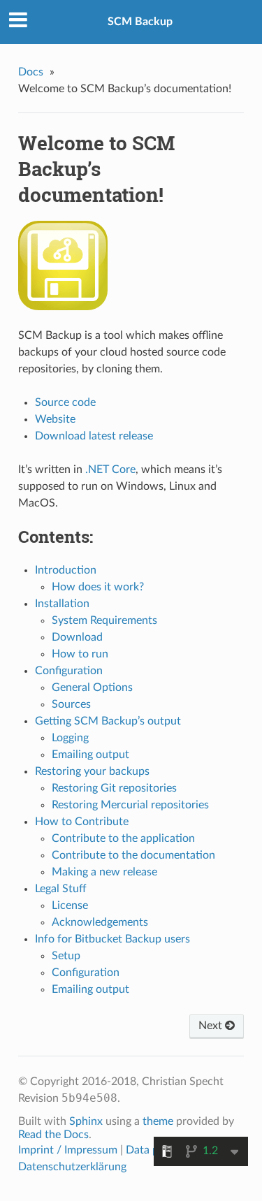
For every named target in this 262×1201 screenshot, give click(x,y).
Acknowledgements (100, 922)
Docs (30, 72)
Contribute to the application (123, 838)
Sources (71, 704)
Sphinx (86, 1121)
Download (77, 637)
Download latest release (94, 436)
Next (211, 1025)
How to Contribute (82, 821)
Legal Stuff (61, 888)
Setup (66, 955)
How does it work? (98, 586)
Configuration (69, 670)
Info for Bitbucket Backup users (112, 939)
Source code (65, 402)
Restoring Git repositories (114, 788)
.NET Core (110, 469)
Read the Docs (53, 1134)
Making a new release (104, 872)
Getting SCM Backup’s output (108, 721)
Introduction (65, 570)
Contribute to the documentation (133, 855)
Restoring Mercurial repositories (130, 804)
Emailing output (90, 754)
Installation (62, 603)
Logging (70, 737)
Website (55, 419)
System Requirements (104, 620)
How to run (80, 654)
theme (158, 1121)
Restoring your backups (92, 771)
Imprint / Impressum (67, 1150)
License (70, 905)
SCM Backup (140, 21)
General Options (92, 687)
